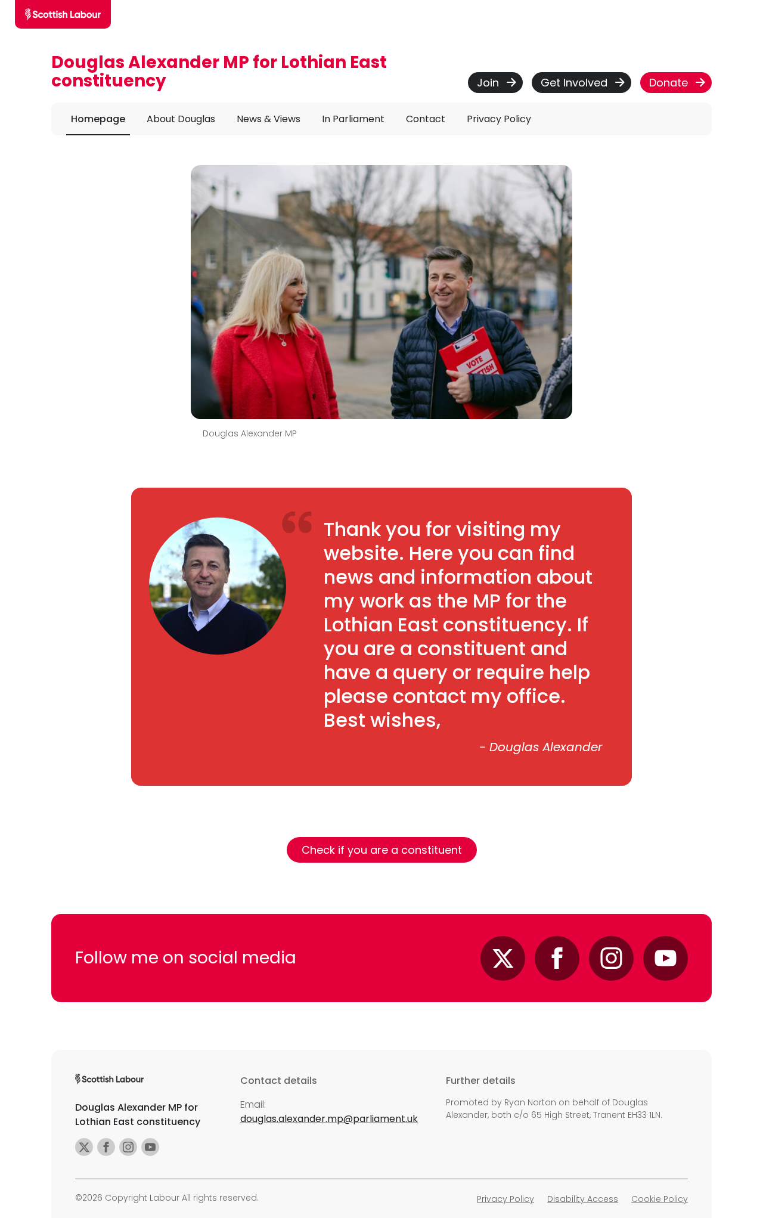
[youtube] (150, 1147)
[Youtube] (665, 958)
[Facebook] (557, 958)
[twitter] (84, 1147)
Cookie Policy (659, 1199)
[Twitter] (502, 958)
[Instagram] (611, 958)
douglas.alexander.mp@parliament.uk (329, 1119)
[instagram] (128, 1147)
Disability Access (582, 1199)
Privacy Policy (505, 1199)
